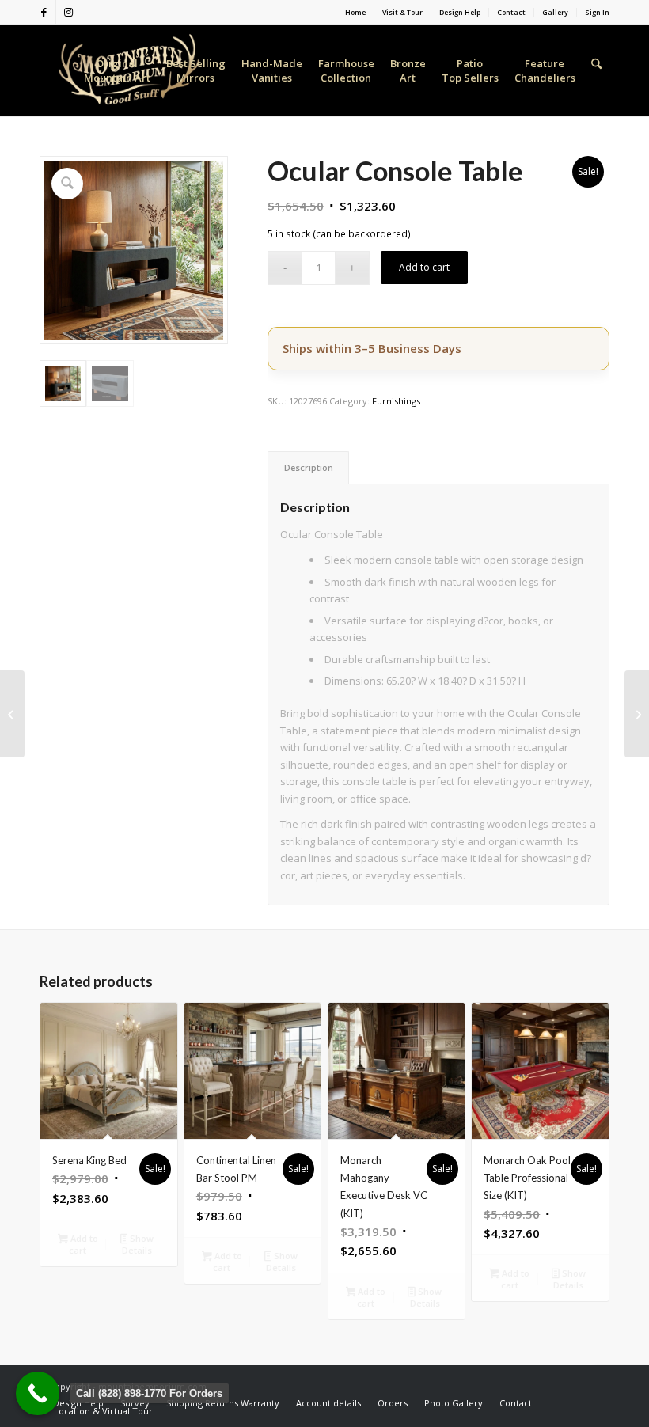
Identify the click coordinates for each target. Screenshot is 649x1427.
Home (355, 12)
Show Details (138, 1244)
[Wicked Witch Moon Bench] (12, 713)
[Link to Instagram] (68, 12)
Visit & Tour (402, 12)
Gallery (555, 12)
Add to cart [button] (83, 1244)
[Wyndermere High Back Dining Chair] (636, 713)
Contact (511, 12)
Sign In (597, 12)
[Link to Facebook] (43, 12)
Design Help (459, 12)
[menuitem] (355, 12)
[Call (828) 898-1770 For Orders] (37, 1393)
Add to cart (424, 267)
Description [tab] (308, 467)
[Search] (596, 70)
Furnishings (396, 401)
